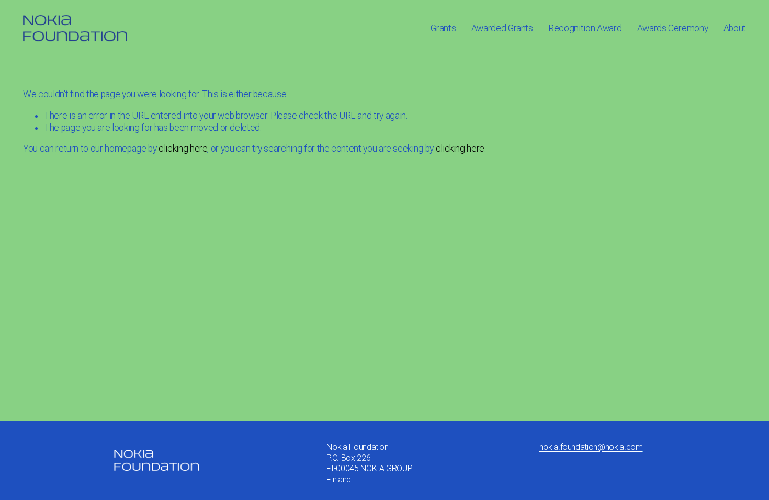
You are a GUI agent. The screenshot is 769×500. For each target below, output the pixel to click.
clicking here (183, 148)
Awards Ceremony (672, 28)
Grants (443, 28)
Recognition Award (584, 28)
